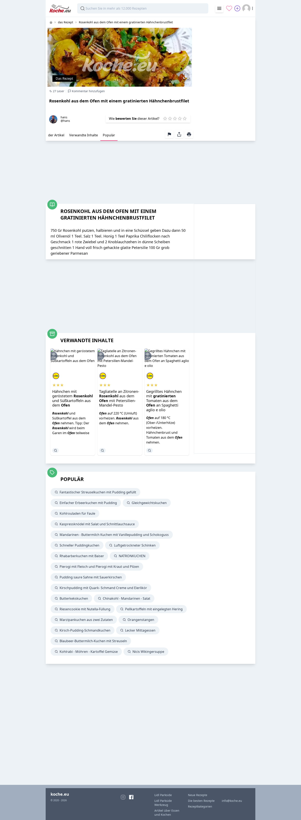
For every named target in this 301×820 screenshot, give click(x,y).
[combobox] (142, 8)
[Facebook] (131, 797)
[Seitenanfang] (292, 811)
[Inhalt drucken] (189, 134)
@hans (65, 121)
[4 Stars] (179, 118)
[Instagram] (123, 797)
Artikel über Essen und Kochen (166, 813)
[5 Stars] (184, 118)
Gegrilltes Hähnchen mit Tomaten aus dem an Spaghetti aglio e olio (164, 400)
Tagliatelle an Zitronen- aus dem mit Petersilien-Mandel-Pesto (119, 398)
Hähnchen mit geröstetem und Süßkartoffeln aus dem (72, 398)
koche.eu (60, 794)
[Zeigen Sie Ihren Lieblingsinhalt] (229, 8)
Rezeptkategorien (200, 806)
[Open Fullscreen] (187, 76)
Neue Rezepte (197, 795)
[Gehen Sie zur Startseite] (51, 22)
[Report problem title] (169, 134)
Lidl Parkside (163, 795)
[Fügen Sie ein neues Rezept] (237, 8)
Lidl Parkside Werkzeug (163, 803)
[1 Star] (165, 118)
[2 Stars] (169, 118)
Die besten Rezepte (201, 801)
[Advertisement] (224, 78)
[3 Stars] (174, 118)
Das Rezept (64, 78)
